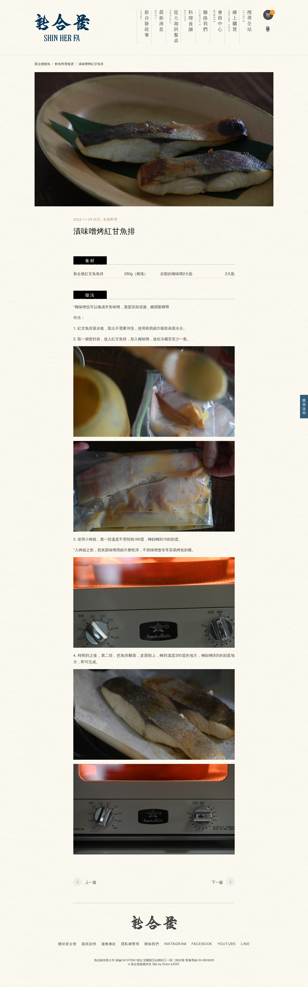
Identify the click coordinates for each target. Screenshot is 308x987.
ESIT (176, 964)
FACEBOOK (202, 943)
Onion (166, 964)
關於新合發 (67, 943)
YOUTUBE (226, 943)
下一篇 (217, 882)
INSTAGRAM (175, 943)
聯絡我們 (151, 943)
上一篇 (90, 882)
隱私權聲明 (130, 943)
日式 (96, 219)
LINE (245, 943)
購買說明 (89, 943)
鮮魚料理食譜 (64, 63)
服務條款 (108, 943)
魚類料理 (110, 219)
